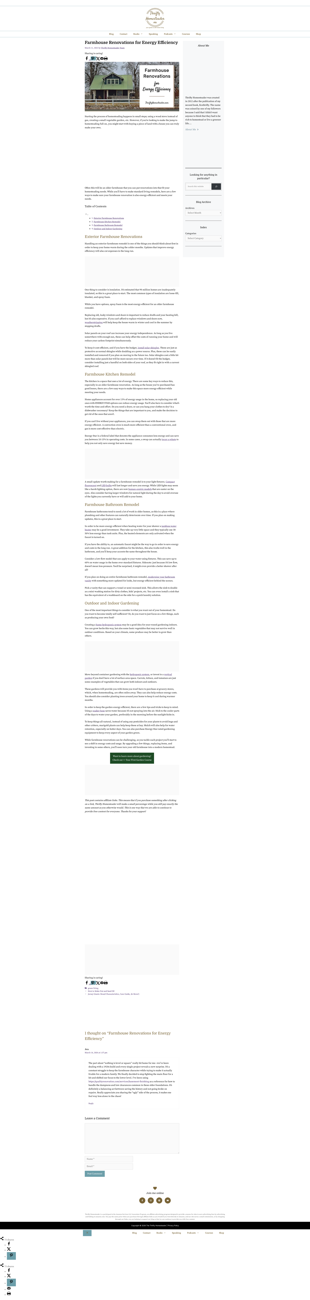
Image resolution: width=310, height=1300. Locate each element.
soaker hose (99, 710)
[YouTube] (164, 3)
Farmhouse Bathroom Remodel (108, 225)
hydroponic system (139, 674)
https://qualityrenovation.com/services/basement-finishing (119, 1081)
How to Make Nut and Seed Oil (101, 991)
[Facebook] (144, 3)
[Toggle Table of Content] (86, 214)
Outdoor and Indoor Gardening (108, 228)
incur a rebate (169, 439)
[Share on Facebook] (9, 1245)
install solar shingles (148, 347)
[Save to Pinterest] (11, 1256)
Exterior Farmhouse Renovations (109, 218)
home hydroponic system (109, 624)
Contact (123, 34)
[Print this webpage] (106, 60)
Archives (189, 208)
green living (93, 988)
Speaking (153, 34)
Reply (91, 1103)
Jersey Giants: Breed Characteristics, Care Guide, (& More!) (113, 994)
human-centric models (140, 489)
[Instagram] (151, 3)
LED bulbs (106, 485)
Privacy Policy (173, 1225)
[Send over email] (102, 60)
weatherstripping (94, 322)
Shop (198, 34)
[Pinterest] (158, 3)
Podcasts (168, 34)
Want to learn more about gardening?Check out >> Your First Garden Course (132, 758)
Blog (111, 34)
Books (136, 34)
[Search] (216, 186)
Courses (186, 34)
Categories (190, 233)
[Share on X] (98, 60)
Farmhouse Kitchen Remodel (107, 221)
